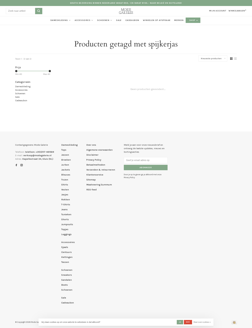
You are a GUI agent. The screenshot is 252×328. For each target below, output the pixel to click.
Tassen (65, 262)
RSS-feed (91, 189)
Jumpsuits (67, 224)
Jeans (64, 209)
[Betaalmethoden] (234, 323)
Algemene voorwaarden (99, 149)
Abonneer (146, 167)
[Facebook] (16, 165)
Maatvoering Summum (99, 184)
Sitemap (91, 179)
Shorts (65, 219)
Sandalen (66, 279)
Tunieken (66, 214)
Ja (180, 322)
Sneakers (66, 275)
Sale (119, 20)
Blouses (65, 174)
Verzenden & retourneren (100, 169)
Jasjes (64, 194)
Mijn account (217, 10)
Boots (64, 284)
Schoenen (103, 20)
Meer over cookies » (202, 322)
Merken (179, 20)
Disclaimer (92, 154)
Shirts (64, 184)
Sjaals (64, 247)
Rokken (65, 199)
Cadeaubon (132, 20)
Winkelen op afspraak (156, 20)
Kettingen (66, 257)
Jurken (65, 164)
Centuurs (66, 252)
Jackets (65, 169)
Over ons (91, 144)
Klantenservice (94, 174)
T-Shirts (65, 204)
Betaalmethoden (95, 164)
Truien (64, 179)
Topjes (64, 229)
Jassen (65, 154)
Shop (192, 20)
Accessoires (82, 20)
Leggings (66, 234)
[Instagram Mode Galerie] (21, 165)
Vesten (65, 189)
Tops (63, 149)
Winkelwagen (237, 10)
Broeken (66, 159)
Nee (188, 322)
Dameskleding (59, 20)
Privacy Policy (93, 159)
